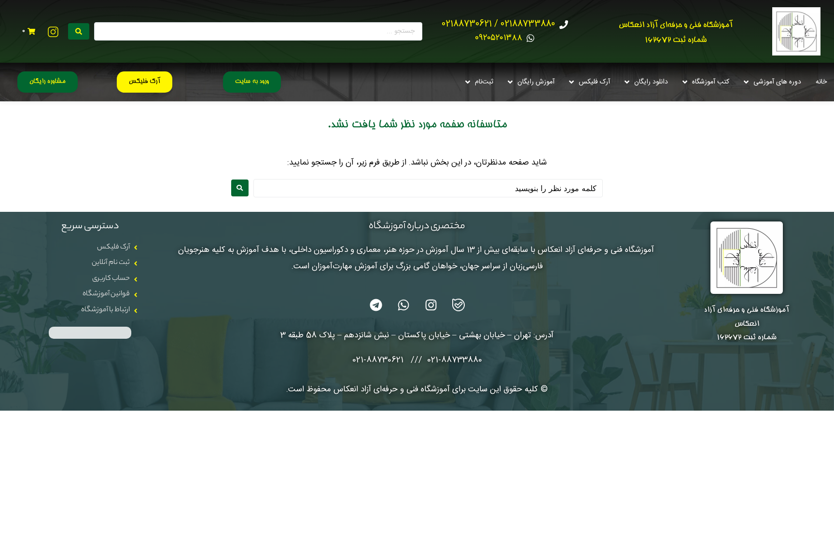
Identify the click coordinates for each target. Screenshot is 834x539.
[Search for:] (428, 188)
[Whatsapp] (403, 305)
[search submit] (78, 31)
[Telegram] (376, 305)
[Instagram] (431, 305)
